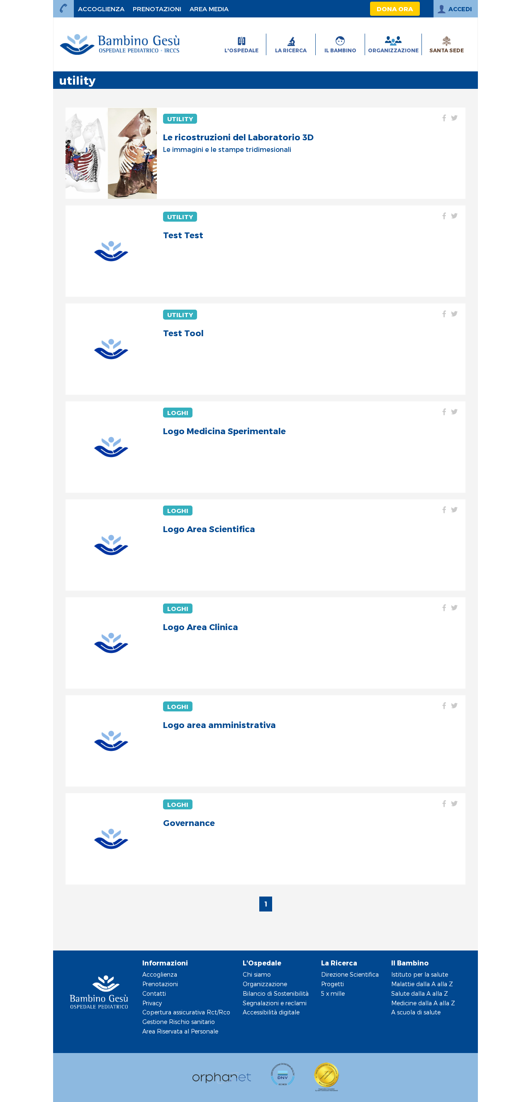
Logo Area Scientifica (209, 529)
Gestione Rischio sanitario (178, 1021)
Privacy (152, 1003)
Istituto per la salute (419, 974)
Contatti (154, 993)
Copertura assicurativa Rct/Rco (186, 1012)
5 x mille (333, 993)
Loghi (177, 412)
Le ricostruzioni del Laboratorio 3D (238, 137)
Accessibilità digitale (271, 1012)
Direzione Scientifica (350, 974)
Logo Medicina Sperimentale (224, 431)
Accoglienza (159, 974)
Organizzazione (265, 983)
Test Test (183, 235)
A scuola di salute (416, 1012)
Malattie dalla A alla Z (422, 983)
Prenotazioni (160, 983)
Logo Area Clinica (200, 627)
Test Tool (183, 333)
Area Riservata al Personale (180, 1031)
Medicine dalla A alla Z (423, 1003)
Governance (189, 823)
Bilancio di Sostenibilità (276, 993)
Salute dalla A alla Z (419, 993)
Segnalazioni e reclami (275, 1003)
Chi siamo (257, 974)
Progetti (332, 983)
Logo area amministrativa (219, 725)
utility (180, 118)
